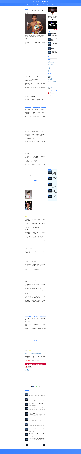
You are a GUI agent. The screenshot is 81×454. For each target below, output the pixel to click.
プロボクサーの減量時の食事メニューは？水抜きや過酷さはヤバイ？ (37, 438)
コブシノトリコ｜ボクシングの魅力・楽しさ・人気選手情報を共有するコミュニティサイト (40, 1)
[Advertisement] (35, 52)
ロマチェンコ (48, 4)
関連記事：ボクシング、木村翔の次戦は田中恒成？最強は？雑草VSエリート (33, 353)
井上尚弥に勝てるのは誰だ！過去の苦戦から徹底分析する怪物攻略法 (54, 48)
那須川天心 (53, 3)
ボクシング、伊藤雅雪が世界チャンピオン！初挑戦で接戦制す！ (36, 403)
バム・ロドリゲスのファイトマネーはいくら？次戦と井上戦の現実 (54, 39)
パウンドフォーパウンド (33, 3)
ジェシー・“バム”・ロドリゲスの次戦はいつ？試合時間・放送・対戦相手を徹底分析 (54, 43)
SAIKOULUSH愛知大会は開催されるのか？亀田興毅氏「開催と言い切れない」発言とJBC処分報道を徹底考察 (52, 76)
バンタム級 (33, 4)
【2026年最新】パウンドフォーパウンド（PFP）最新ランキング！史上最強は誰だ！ (54, 179)
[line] (36, 386)
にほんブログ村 (27, 370)
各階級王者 (38, 4)
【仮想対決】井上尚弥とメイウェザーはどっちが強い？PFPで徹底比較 (54, 52)
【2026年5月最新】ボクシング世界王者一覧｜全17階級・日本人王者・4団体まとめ (54, 191)
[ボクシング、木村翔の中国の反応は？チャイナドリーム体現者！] (34, 386)
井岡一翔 (53, 4)
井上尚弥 (38, 3)
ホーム (27, 3)
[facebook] (33, 386)
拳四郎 (27, 4)
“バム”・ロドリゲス (48, 3)
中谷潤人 (43, 3)
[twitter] (31, 386)
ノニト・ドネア (43, 4)
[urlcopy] (39, 386)
